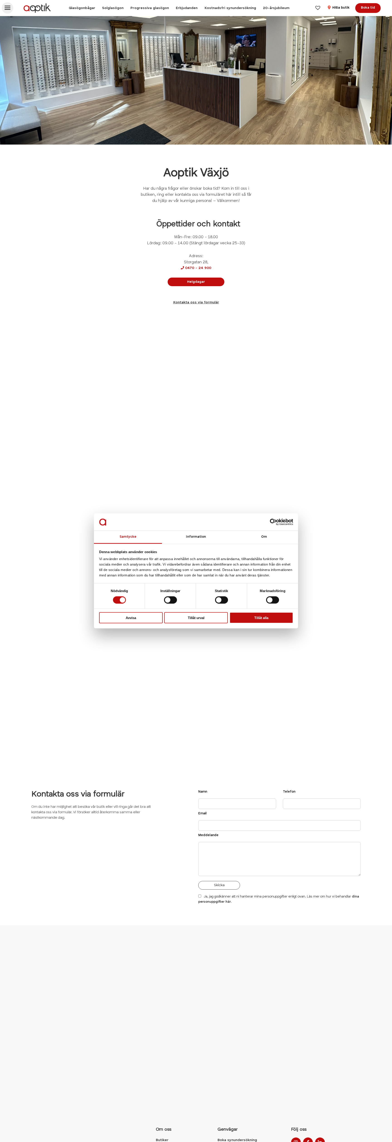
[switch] (170, 599)
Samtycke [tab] (128, 537)
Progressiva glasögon (149, 8)
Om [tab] (264, 537)
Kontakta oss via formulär (196, 302)
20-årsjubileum (276, 8)
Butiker (162, 1140)
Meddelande (208, 835)
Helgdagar (196, 282)
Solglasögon (113, 8)
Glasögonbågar (82, 8)
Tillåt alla (261, 618)
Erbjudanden (187, 8)
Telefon (289, 792)
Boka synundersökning (237, 1140)
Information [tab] (196, 537)
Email (202, 813)
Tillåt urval (196, 618)
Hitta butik (340, 8)
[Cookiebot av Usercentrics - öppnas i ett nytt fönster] (273, 522)
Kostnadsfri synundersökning (230, 8)
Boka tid (368, 8)
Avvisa (131, 618)
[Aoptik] (37, 8)
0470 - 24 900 (196, 268)
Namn (202, 792)
